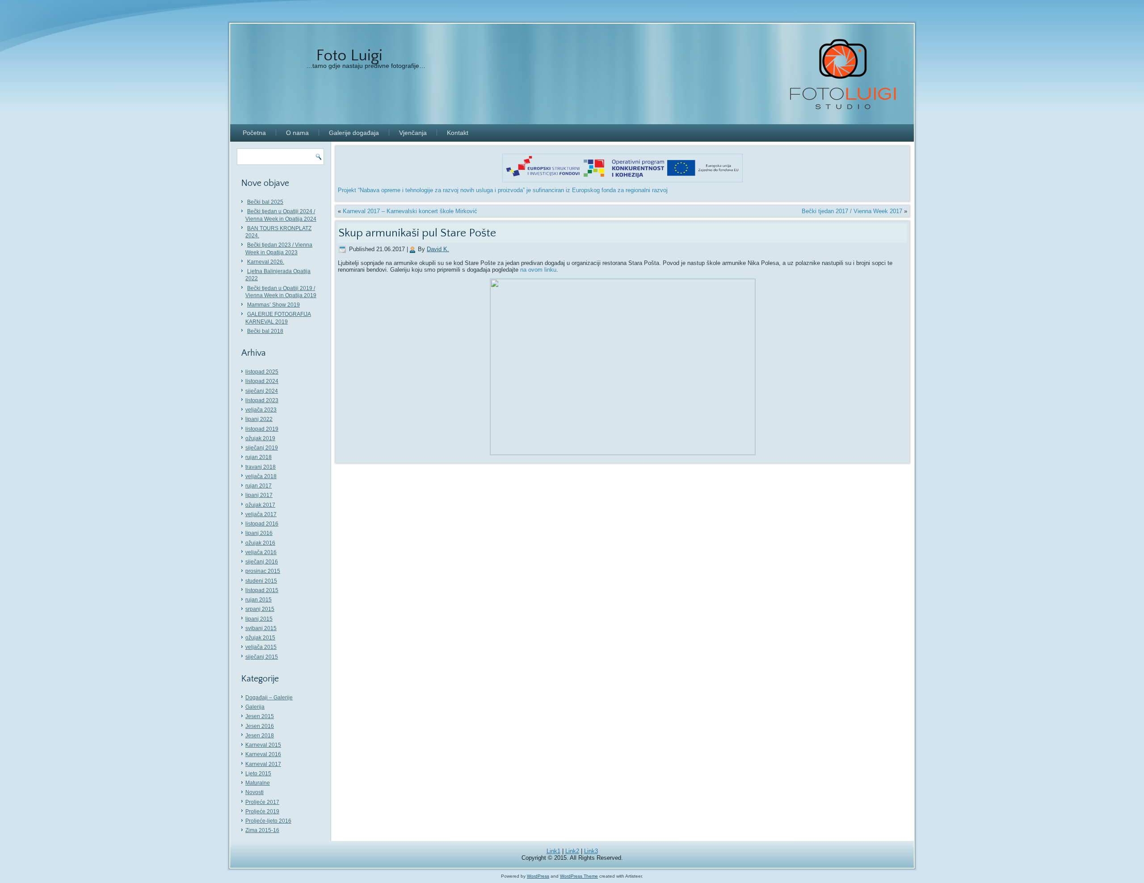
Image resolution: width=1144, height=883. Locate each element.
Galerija (255, 707)
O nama (297, 132)
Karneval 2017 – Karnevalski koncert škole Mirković (410, 211)
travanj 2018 (260, 467)
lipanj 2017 (259, 495)
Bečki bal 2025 (265, 202)
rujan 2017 (258, 486)
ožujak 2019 (260, 438)
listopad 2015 (261, 590)
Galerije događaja (354, 132)
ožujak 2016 (260, 543)
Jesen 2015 (259, 716)
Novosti (254, 792)
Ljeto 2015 (258, 773)
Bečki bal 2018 (265, 331)
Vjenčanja (413, 132)
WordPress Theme (579, 876)
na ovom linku (538, 269)
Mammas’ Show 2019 (273, 305)
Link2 (572, 851)
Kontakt (457, 132)
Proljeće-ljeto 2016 (268, 821)
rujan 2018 (258, 457)
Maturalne (257, 783)
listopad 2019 (261, 429)
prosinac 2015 (262, 571)
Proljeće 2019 (262, 811)
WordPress (538, 876)
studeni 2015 (261, 581)
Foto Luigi (349, 55)
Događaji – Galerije (269, 697)
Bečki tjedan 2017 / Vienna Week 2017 (852, 211)
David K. (438, 249)
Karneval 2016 (263, 754)
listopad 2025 (261, 372)
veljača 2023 (261, 410)
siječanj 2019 (261, 448)
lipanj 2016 (259, 533)
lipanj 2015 (259, 619)
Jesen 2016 (259, 726)
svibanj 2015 (261, 628)
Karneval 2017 (263, 764)
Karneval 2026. (265, 262)
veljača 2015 (261, 647)
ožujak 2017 (260, 505)
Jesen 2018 (259, 735)
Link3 (591, 851)
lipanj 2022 (259, 419)
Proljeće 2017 (262, 802)
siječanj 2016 (261, 562)
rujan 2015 (258, 600)
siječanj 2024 (261, 391)
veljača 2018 (261, 476)
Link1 (553, 851)
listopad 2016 (261, 524)
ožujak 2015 (260, 638)
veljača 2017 (261, 514)
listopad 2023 (261, 400)
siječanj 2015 (261, 657)
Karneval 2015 (263, 745)
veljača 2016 (261, 552)
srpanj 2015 (259, 609)
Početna (254, 132)
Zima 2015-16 (262, 830)
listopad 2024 (261, 381)
